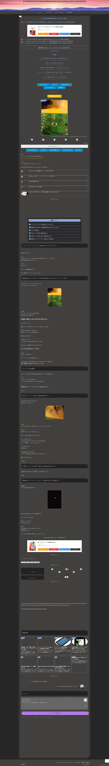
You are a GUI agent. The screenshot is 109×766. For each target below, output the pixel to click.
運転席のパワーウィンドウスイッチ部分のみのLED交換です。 (43, 238)
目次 (54, 220)
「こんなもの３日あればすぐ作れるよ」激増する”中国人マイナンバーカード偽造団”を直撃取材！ (47, 39)
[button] (77, 139)
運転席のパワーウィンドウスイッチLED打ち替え (54, 47)
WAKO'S (61, 87)
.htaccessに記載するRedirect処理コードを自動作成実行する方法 (54, 58)
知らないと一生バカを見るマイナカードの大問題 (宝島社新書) (50, 26)
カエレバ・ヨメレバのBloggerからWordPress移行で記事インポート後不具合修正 (54, 72)
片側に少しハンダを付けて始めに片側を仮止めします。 (41, 236)
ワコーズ (54, 84)
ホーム (58, 762)
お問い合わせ (78, 762)
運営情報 (83, 762)
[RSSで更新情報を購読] (67, 577)
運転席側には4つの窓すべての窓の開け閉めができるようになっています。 (45, 227)
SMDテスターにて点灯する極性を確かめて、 (39, 233)
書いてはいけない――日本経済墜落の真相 (46, 542)
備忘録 (33, 562)
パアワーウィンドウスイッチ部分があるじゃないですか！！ (42, 224)
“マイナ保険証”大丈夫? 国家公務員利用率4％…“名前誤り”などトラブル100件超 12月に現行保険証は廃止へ (50, 22)
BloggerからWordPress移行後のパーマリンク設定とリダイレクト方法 (54, 67)
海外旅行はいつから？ (54, 96)
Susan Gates (25, 699)
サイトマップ (62, 762)
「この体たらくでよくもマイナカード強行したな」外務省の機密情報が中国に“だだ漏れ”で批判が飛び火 (49, 41)
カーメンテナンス (43, 84)
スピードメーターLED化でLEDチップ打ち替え (32, 158)
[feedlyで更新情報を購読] (65, 577)
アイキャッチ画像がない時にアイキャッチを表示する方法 (54, 76)
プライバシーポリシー (70, 762)
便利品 (29, 562)
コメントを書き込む (55, 713)
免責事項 (87, 762)
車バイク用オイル (65, 84)
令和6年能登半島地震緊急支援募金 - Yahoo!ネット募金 (54, 18)
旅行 (36, 562)
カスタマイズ (24, 562)
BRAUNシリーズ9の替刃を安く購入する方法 (54, 62)
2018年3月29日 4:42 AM (26, 700)
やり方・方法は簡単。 (35, 230)
